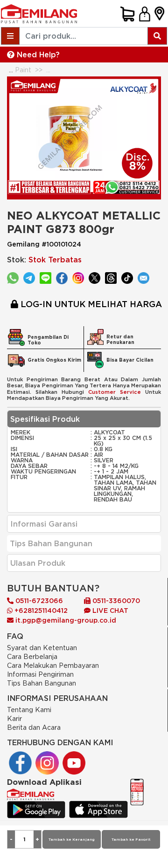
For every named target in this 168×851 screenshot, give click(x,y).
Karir (14, 718)
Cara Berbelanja (32, 656)
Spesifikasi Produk (45, 419)
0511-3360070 (115, 601)
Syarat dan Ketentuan (42, 648)
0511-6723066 (38, 601)
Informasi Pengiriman (40, 674)
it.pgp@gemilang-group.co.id (65, 620)
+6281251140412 (40, 610)
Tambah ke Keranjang (72, 839)
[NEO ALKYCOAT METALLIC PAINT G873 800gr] (84, 137)
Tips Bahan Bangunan (41, 683)
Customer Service (114, 392)
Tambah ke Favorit (131, 839)
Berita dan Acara (34, 727)
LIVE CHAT (109, 610)
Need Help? (37, 54)
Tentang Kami (29, 710)
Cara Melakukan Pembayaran (53, 665)
